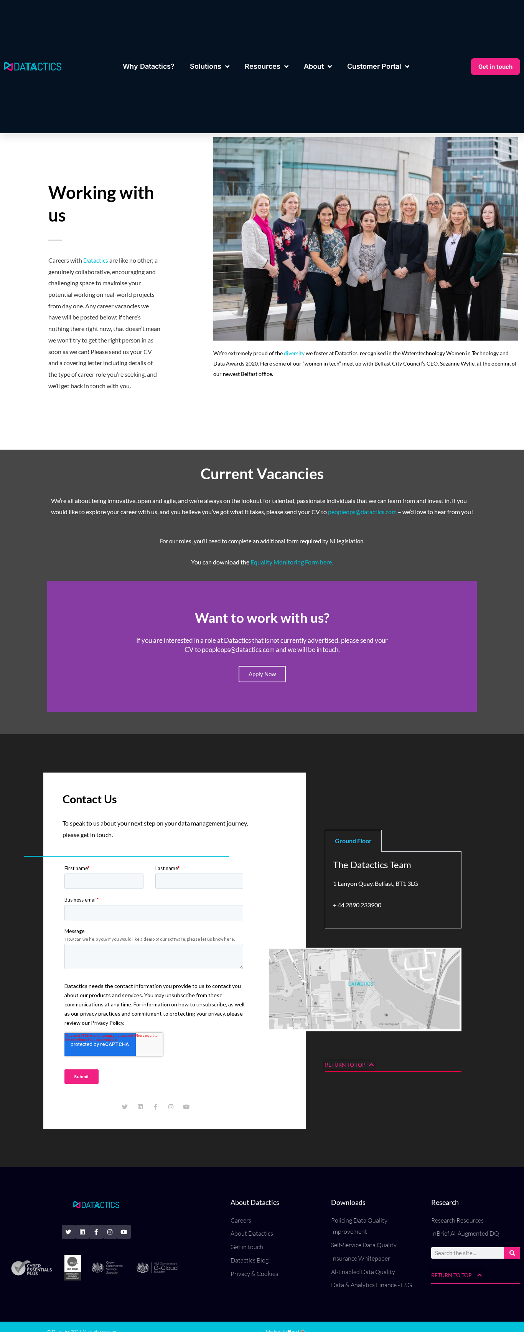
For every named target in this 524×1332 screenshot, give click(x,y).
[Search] (512, 1253)
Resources (262, 66)
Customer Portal (374, 66)
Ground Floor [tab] (353, 840)
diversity (294, 353)
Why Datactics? (149, 66)
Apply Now (262, 673)
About (314, 66)
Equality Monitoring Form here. (291, 562)
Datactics (95, 260)
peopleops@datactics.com (362, 511)
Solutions (205, 66)
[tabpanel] (393, 890)
